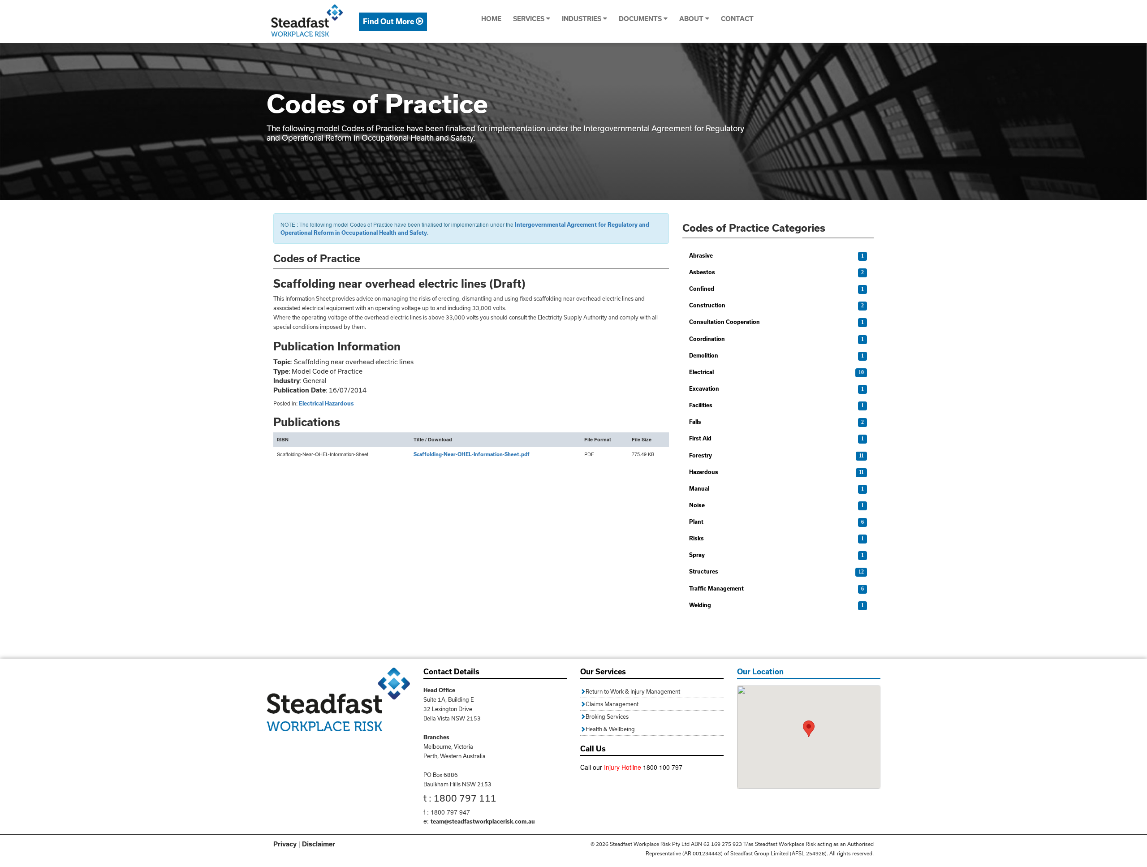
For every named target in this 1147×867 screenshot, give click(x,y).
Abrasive (701, 255)
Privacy (285, 844)
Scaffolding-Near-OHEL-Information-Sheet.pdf (472, 454)
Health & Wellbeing (610, 729)
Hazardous (339, 403)
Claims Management (612, 704)
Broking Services (607, 716)
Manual (699, 488)
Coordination (707, 339)
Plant (696, 521)
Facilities (700, 405)
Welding (700, 605)
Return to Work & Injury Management (633, 691)
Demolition (703, 355)
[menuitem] (393, 22)
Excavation (704, 388)
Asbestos (702, 272)
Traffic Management (716, 588)
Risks (696, 538)
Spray (697, 555)
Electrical (311, 403)
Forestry (700, 455)
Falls (695, 421)
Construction (707, 305)
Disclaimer (318, 844)
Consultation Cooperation (724, 322)
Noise (697, 505)
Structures (703, 571)
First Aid (700, 438)
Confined (701, 288)
